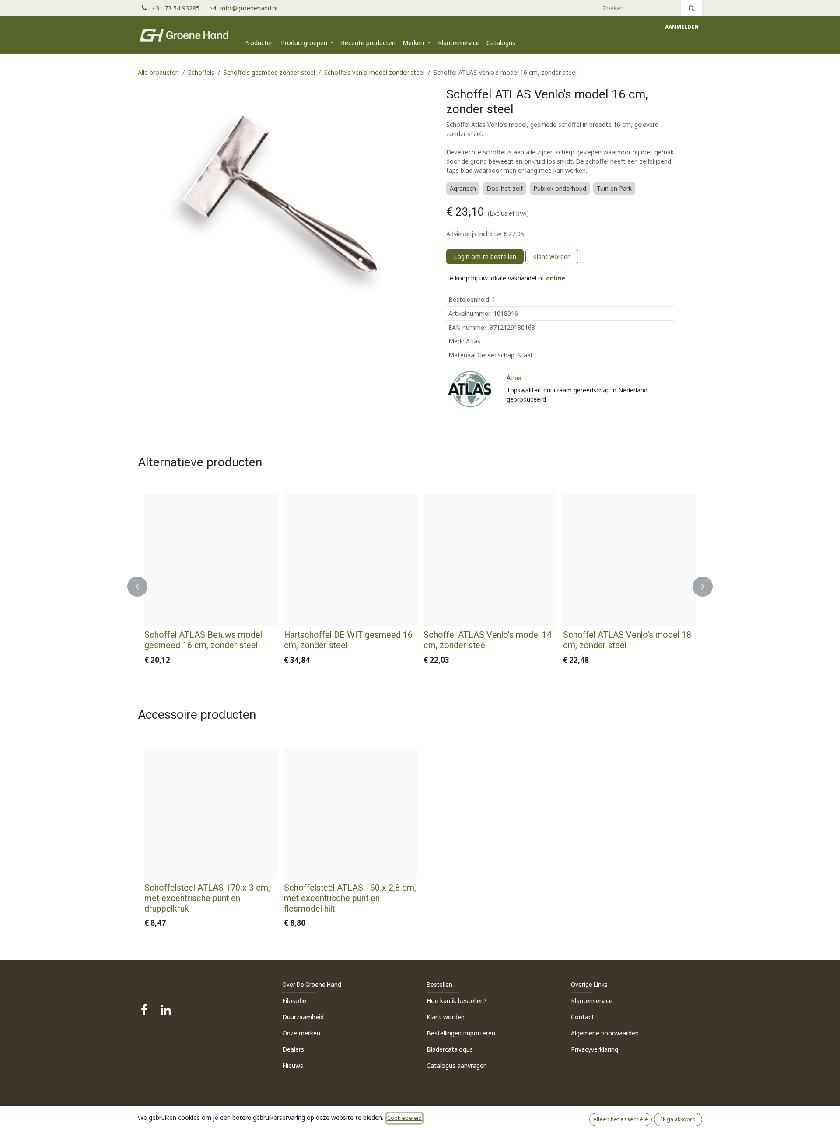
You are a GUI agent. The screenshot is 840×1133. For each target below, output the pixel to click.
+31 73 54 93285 (179, 8)
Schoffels (201, 72)
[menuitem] (259, 43)
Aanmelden (682, 27)
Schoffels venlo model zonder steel (374, 72)
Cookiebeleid (404, 1118)
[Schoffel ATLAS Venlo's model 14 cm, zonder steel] (490, 560)
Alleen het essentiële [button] (620, 1119)
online (555, 278)
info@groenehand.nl (248, 8)
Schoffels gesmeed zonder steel (269, 72)
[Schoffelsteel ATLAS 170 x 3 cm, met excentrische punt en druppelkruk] (210, 813)
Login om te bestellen (485, 256)
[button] (142, 586)
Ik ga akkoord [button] (678, 1119)
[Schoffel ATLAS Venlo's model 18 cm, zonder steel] (629, 560)
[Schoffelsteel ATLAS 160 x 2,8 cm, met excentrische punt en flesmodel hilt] (350, 813)
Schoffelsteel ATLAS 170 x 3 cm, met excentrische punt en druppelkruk (207, 898)
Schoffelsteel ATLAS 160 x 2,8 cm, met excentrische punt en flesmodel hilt (350, 898)
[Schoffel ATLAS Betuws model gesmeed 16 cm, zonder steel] (210, 560)
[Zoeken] (691, 8)
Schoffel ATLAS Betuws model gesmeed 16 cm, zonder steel (203, 640)
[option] (420, 586)
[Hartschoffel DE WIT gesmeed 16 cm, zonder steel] (350, 560)
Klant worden (552, 256)
